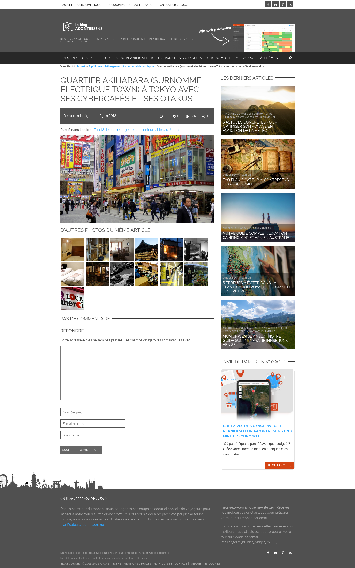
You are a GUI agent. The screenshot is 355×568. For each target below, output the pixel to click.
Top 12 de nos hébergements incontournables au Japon (121, 66)
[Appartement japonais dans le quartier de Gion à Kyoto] (122, 248)
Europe (244, 328)
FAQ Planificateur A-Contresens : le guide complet (256, 181)
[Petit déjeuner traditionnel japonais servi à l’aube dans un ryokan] (146, 273)
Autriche (229, 328)
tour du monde (92, 508)
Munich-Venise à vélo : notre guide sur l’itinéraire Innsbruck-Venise (256, 340)
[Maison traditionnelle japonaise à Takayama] (97, 273)
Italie (256, 328)
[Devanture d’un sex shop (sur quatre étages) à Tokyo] (72, 297)
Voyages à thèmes (276, 328)
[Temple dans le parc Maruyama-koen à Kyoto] (146, 248)
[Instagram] (275, 4)
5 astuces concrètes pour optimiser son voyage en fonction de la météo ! (250, 126)
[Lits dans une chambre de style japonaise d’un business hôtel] (72, 273)
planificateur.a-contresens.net (82, 524)
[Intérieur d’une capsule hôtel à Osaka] (72, 248)
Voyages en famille (262, 331)
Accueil (81, 66)
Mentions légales (137, 563)
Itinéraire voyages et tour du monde (247, 113)
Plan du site (162, 563)
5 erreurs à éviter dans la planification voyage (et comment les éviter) (257, 286)
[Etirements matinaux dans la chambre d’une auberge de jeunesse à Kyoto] (196, 248)
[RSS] (290, 4)
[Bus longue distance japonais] (196, 273)
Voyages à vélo (235, 331)
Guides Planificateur (237, 174)
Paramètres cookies (205, 563)
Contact (181, 563)
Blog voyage (70, 563)
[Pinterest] (283, 4)
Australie (229, 228)
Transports (263, 228)
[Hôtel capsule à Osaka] (97, 248)
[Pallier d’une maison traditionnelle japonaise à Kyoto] (171, 248)
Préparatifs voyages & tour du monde (250, 117)
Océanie (245, 228)
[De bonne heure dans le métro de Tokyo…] (171, 273)
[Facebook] (268, 4)
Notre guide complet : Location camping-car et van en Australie (256, 235)
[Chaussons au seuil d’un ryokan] (122, 273)
